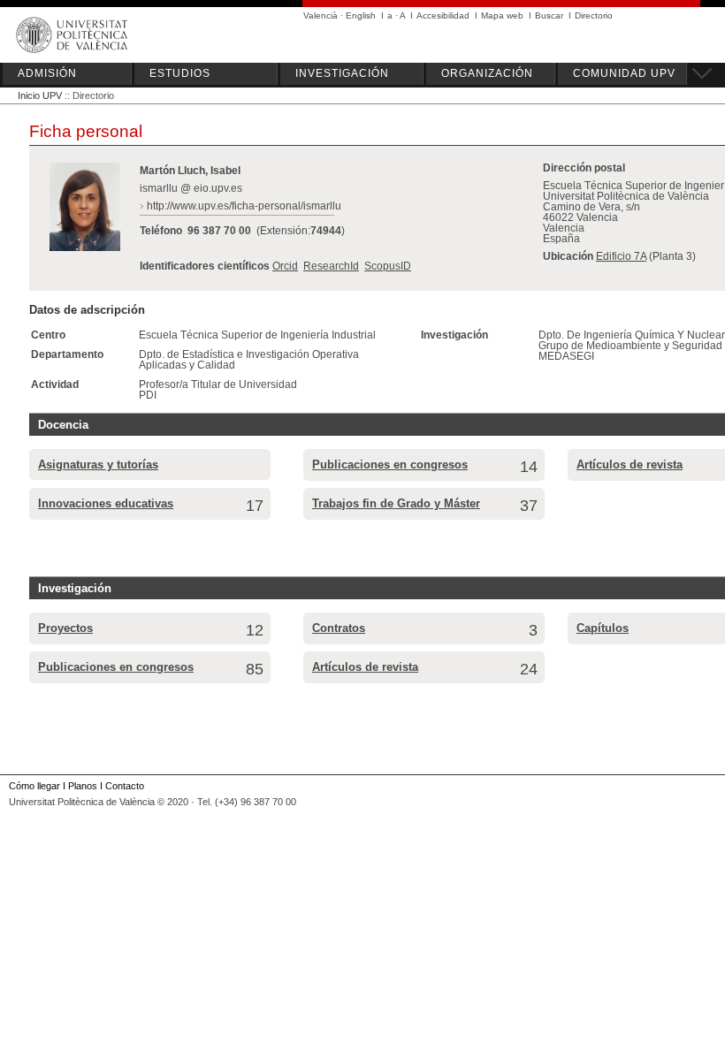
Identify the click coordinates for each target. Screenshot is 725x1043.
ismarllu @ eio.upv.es (191, 188)
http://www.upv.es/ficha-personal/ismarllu (244, 206)
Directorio (594, 15)
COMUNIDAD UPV (624, 73)
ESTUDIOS (179, 73)
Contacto (124, 785)
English (361, 15)
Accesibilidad (442, 15)
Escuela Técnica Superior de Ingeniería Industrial (257, 335)
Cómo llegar (34, 785)
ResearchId (331, 266)
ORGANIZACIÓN (487, 73)
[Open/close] (699, 71)
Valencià (320, 15)
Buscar (549, 15)
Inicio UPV (40, 95)
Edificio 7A (621, 256)
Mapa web (502, 15)
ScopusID (387, 266)
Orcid (285, 266)
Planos (82, 785)
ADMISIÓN (47, 73)
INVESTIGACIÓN (342, 73)
